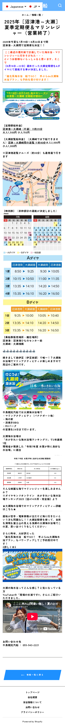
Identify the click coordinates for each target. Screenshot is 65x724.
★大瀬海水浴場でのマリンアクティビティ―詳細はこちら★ (32, 507)
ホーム (25, 14)
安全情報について (32, 702)
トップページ (33, 692)
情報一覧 (36, 14)
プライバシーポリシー (32, 712)
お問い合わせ (33, 707)
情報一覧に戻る (35, 674)
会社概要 (32, 697)
